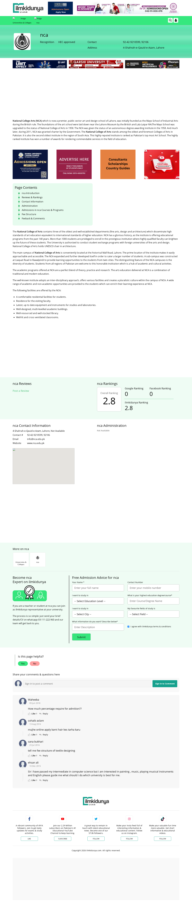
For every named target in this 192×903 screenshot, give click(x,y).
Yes (23, 663)
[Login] (175, 20)
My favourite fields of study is (141, 608)
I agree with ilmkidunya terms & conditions (151, 626)
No (34, 663)
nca (37, 22)
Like (29, 839)
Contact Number (135, 582)
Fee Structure (29, 214)
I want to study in (80, 595)
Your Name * (78, 582)
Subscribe (62, 839)
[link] (60, 8)
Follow (96, 839)
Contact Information (32, 201)
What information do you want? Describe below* (95, 621)
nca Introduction (30, 193)
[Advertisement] (96, 90)
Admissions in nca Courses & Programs (43, 210)
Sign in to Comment (165, 683)
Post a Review (21, 390)
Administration (30, 205)
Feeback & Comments (33, 218)
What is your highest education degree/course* (149, 595)
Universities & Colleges (22, 22)
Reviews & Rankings (32, 197)
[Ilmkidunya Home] (28, 8)
